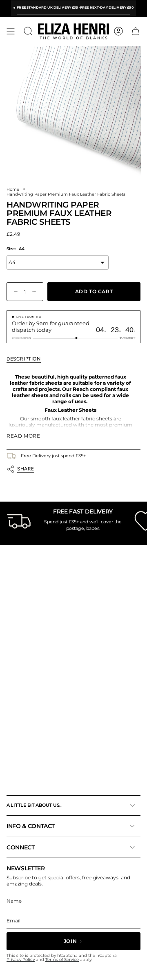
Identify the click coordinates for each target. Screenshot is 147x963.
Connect (21, 847)
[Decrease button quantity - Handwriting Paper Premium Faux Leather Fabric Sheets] (14, 291)
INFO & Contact (31, 826)
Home (13, 189)
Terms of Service (62, 959)
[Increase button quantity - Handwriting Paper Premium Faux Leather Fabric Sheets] (36, 291)
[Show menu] (10, 31)
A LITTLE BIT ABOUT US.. (34, 805)
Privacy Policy (21, 959)
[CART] (135, 31)
